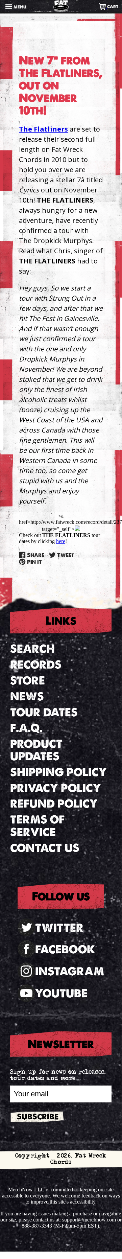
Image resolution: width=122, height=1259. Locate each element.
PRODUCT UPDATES (36, 750)
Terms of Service (37, 826)
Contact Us (44, 848)
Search (32, 649)
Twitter (59, 928)
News (27, 696)
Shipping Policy (58, 772)
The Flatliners (43, 129)
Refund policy (54, 804)
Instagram (69, 971)
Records (36, 665)
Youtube (61, 993)
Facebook (65, 949)
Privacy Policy (55, 788)
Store (27, 680)
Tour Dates (44, 712)
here (60, 541)
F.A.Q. (26, 728)
